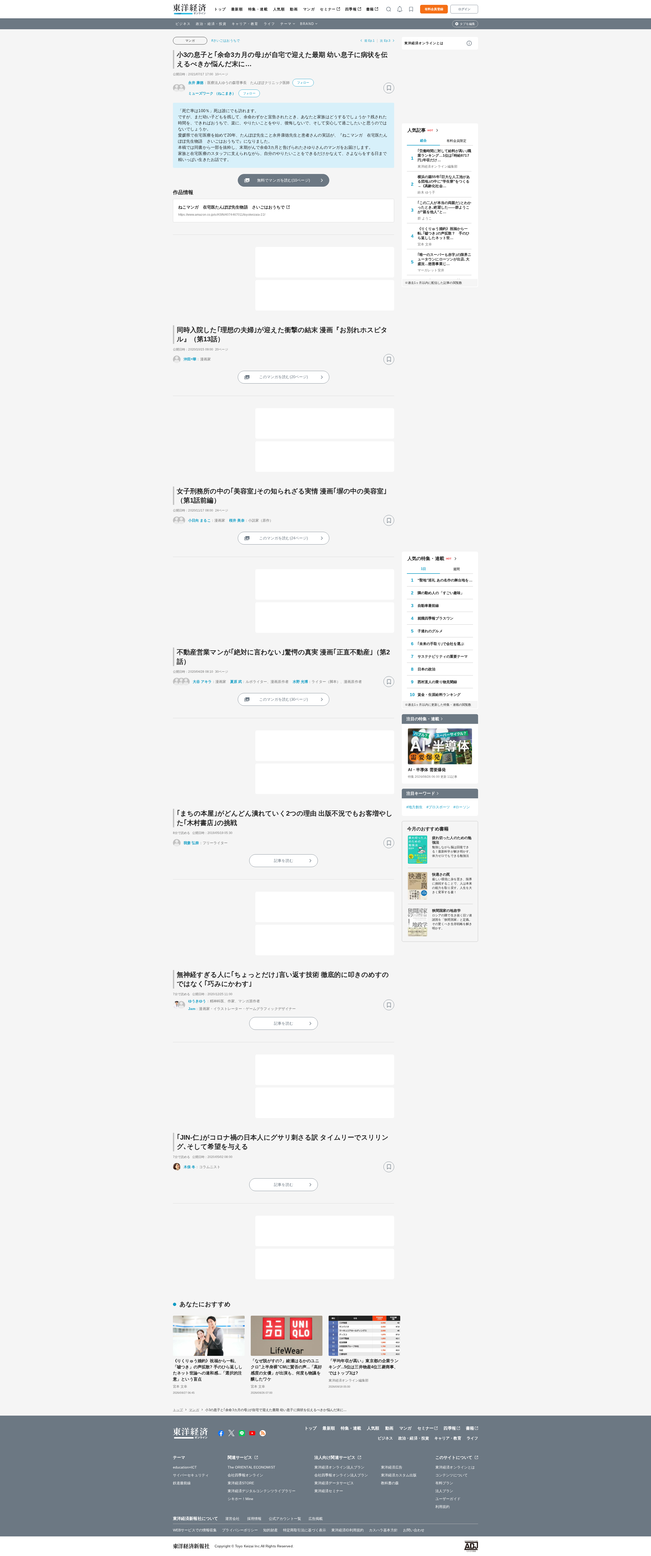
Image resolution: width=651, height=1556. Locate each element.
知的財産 (270, 1530)
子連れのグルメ (430, 631)
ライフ (269, 24)
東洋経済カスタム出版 (399, 1475)
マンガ (309, 9)
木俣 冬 (189, 1167)
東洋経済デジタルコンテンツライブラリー (262, 1491)
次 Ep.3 (385, 40)
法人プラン (444, 1491)
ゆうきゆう (197, 1001)
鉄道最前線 (182, 1483)
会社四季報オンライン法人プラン (341, 1475)
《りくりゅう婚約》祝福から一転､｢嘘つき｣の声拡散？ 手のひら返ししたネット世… (444, 233)
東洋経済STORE (241, 1483)
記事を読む (283, 860)
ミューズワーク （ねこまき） (212, 93)
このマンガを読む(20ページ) (283, 377)
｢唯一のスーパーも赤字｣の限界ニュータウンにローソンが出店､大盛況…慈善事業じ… (444, 259)
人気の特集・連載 (425, 558)
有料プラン (444, 1483)
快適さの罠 (441, 874)
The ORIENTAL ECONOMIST (251, 1467)
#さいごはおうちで (225, 40)
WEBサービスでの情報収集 (195, 1530)
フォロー (303, 82)
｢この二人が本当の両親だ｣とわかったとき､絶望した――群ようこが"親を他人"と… (444, 207)
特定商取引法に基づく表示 (304, 1530)
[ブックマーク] (388, 88)
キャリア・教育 (245, 24)
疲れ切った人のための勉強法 (451, 840)
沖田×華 (190, 359)
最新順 (237, 9)
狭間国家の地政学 (446, 910)
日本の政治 (427, 669)
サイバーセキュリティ (191, 1475)
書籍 (370, 9)
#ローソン (461, 807)
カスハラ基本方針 (383, 1530)
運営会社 (232, 1519)
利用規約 (442, 1507)
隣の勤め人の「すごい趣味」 (441, 593)
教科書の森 (390, 1483)
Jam (191, 1009)
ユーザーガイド (448, 1499)
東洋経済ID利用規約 (347, 1530)
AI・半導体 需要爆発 (427, 770)
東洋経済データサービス (334, 1483)
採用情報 (254, 1519)
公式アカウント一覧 (285, 1519)
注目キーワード (420, 793)
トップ (220, 9)
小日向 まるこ (199, 520)
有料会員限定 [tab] (456, 141)
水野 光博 (300, 682)
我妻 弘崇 (191, 843)
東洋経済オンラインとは (423, 43)
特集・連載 (258, 9)
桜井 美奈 (237, 520)
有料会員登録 (434, 9)
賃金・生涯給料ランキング (439, 695)
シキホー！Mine (241, 1499)
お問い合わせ (414, 1530)
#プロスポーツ (438, 807)
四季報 (351, 9)
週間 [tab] (456, 569)
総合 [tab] (423, 140)
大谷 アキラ (202, 682)
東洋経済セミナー (328, 1491)
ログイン (464, 9)
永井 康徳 (196, 83)
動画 (294, 9)
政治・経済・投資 (211, 24)
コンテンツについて (451, 1475)
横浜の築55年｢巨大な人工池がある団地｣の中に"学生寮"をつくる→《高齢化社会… (444, 181)
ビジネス (183, 24)
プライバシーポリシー (240, 1530)
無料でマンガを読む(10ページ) (283, 180)
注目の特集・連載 (422, 719)
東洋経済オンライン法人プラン (339, 1467)
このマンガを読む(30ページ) (283, 699)
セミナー (328, 9)
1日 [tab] (423, 569)
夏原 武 (236, 682)
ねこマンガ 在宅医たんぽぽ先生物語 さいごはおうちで (231, 207)
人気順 (279, 9)
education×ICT (185, 1467)
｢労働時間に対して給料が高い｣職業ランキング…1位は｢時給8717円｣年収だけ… (444, 155)
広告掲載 (315, 1519)
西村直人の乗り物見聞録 (437, 682)
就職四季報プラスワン (435, 618)
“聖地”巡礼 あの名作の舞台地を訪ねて (445, 580)
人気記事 (416, 130)
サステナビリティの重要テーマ (443, 656)
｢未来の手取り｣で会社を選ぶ (441, 644)
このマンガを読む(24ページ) (283, 538)
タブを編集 (467, 24)
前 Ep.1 (369, 40)
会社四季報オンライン (245, 1475)
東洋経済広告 (392, 1467)
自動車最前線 (428, 606)
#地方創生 (414, 807)
